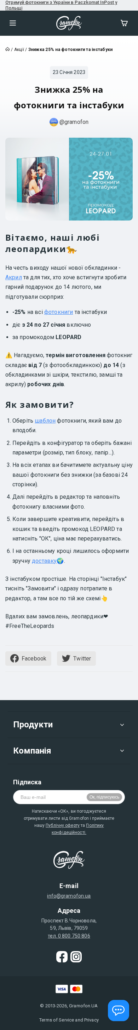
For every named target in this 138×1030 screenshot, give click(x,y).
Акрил (13, 277)
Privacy (91, 1020)
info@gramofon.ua (69, 896)
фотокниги (58, 312)
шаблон (45, 420)
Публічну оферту (63, 825)
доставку (44, 560)
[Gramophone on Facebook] (62, 956)
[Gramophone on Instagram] (76, 956)
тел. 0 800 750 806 (69, 936)
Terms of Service (56, 1020)
